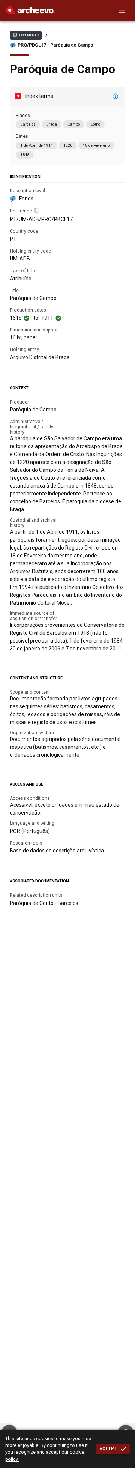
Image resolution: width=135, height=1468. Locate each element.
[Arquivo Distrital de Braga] (30, 12)
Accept (108, 1448)
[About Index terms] (115, 96)
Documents (25, 35)
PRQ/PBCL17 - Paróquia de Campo (55, 45)
